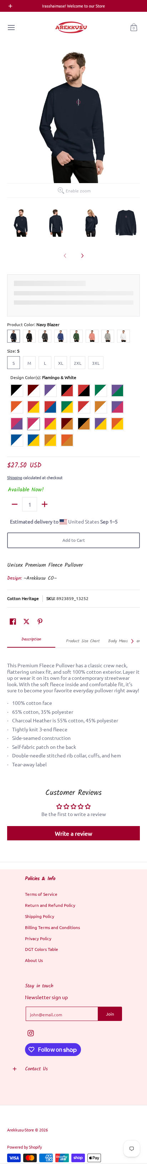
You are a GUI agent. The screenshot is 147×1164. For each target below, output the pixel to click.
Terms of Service (41, 894)
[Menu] (11, 27)
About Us (34, 960)
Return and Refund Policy (50, 905)
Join (110, 1014)
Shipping (14, 477)
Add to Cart (73, 540)
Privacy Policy (38, 938)
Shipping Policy (39, 916)
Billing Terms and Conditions (52, 927)
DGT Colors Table (41, 949)
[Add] (44, 504)
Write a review (73, 833)
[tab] (31, 641)
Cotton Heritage (23, 598)
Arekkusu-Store (20, 1130)
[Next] (82, 256)
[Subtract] (14, 504)
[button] (134, 27)
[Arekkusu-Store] (71, 27)
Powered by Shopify (24, 1147)
